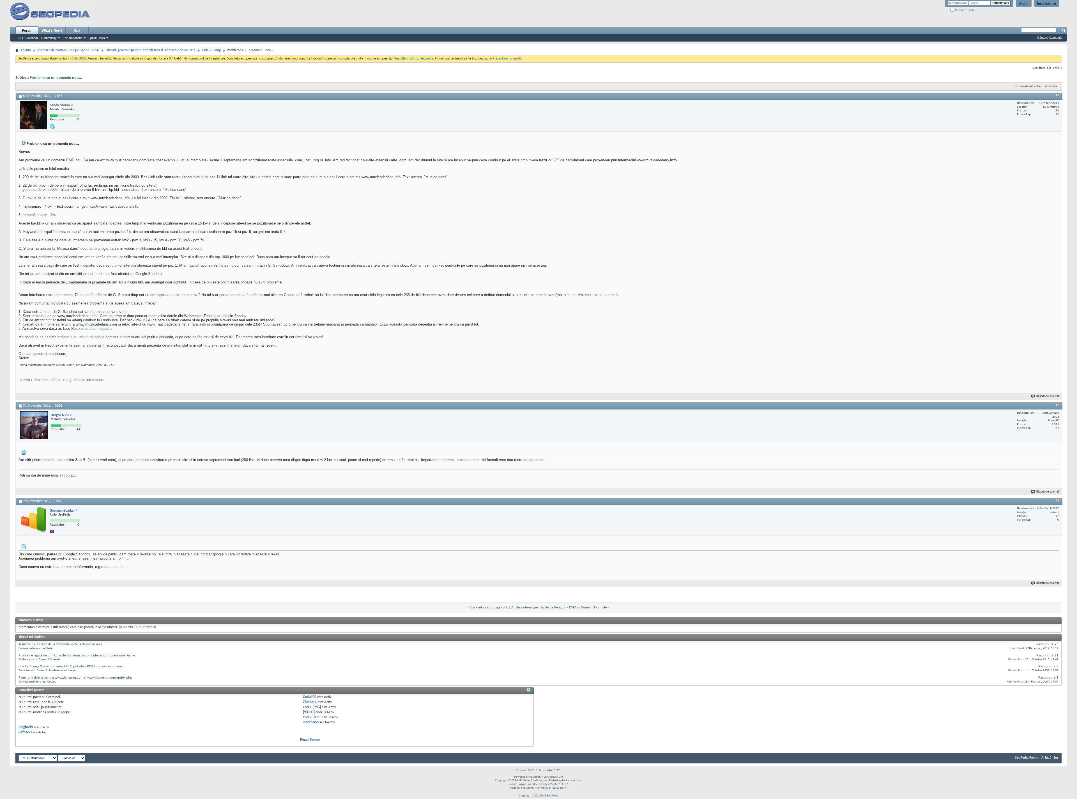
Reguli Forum (310, 739)
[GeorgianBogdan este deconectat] (33, 520)
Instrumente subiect (1025, 86)
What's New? (52, 31)
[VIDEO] (309, 712)
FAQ (20, 38)
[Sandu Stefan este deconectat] (33, 115)
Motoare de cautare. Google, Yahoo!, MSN (68, 50)
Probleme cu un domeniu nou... (56, 78)
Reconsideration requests (91, 328)
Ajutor (1024, 4)
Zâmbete (310, 702)
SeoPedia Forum (1027, 757)
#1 (1057, 95)
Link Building (211, 50)
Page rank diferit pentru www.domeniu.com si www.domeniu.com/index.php (75, 677)
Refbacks (25, 732)
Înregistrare (1046, 4)
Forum (27, 31)
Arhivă (1046, 757)
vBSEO (552, 784)
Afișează (1050, 86)
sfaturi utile (59, 380)
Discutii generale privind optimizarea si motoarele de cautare (150, 50)
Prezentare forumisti (507, 58)
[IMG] (316, 707)
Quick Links (97, 38)
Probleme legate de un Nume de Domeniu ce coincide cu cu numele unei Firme (77, 655)
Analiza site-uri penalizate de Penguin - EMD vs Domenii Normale (559, 607)
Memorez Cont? (964, 10)
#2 (1057, 405)
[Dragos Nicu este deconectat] (34, 425)
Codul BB (309, 697)
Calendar (32, 38)
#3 (1057, 500)
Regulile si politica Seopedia (413, 58)
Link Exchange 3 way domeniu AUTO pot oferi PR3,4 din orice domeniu (71, 666)
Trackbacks (311, 722)
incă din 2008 (77, 58)
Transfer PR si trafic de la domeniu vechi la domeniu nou (60, 644)
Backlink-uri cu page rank (489, 607)
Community (49, 38)
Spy (77, 31)
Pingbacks (26, 727)
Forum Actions (72, 38)
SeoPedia (552, 795)
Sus (1055, 757)
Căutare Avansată (1049, 37)
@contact (68, 475)
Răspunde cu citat (1047, 396)
